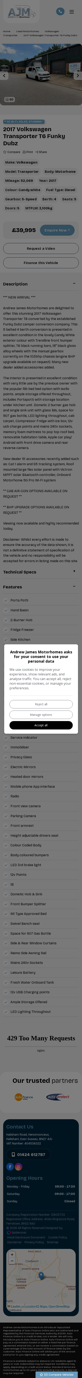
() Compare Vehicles (58, 1375)
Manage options (41, 715)
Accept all (41, 725)
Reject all (41, 704)
